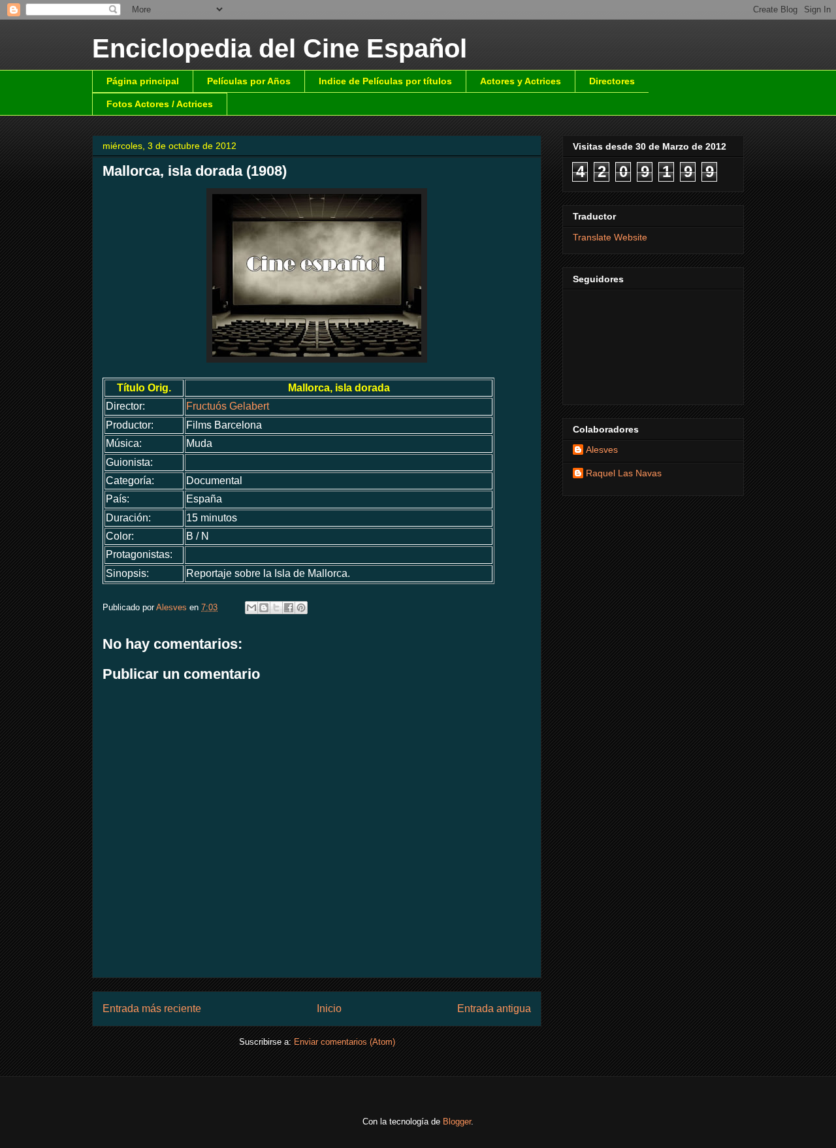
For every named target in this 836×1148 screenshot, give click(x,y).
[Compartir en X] (276, 607)
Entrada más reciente (152, 1008)
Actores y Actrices (520, 81)
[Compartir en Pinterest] (301, 607)
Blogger (457, 1121)
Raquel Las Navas (624, 473)
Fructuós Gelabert (227, 406)
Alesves (602, 449)
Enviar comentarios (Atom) (344, 1042)
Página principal (142, 81)
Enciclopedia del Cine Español (279, 48)
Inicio (329, 1008)
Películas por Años (249, 81)
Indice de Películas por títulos (385, 81)
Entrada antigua (494, 1008)
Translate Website (610, 237)
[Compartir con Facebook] (288, 607)
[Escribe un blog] (263, 607)
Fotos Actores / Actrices (159, 104)
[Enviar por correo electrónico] (251, 607)
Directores (612, 81)
